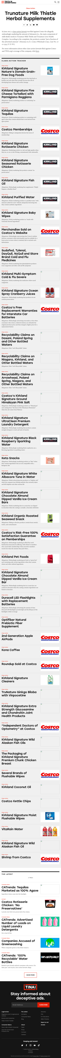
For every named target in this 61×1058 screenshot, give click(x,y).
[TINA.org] (30, 986)
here (37, 51)
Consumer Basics (7, 1025)
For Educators (45, 1016)
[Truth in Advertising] (9, 2)
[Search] (55, 2)
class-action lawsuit (20, 31)
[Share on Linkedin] (30, 24)
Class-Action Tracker (8, 1020)
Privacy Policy (36, 1056)
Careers (23, 1034)
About (23, 1025)
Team (22, 1027)
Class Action (30, 8)
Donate (43, 1025)
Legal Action (5, 1011)
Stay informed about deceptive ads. (31, 996)
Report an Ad (44, 1022)
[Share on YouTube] (34, 1045)
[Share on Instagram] (30, 1045)
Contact (23, 1032)
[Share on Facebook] (24, 24)
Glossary (43, 1011)
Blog (22, 1019)
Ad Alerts (24, 1014)
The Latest (24, 1011)
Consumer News (6, 884)
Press (22, 1029)
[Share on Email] (33, 24)
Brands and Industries (8, 1018)
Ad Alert (4, 899)
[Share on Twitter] (27, 24)
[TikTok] (38, 1045)
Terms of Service (44, 1056)
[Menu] (58, 2)
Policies (30, 1051)
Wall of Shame (45, 1019)
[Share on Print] (37, 24)
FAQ (42, 1014)
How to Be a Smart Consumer (10, 1027)
